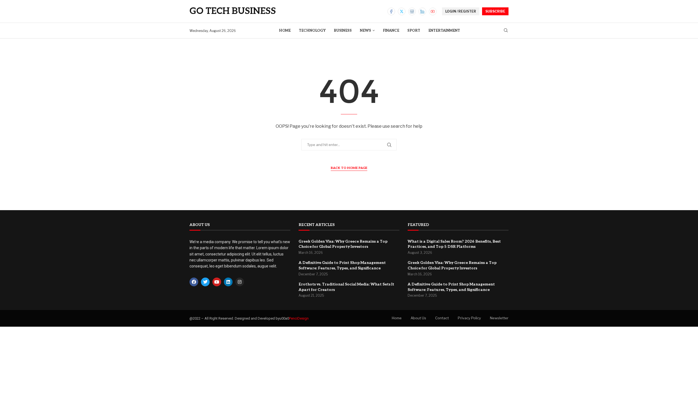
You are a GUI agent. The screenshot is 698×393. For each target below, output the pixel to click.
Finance (391, 30)
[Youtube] (433, 11)
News (365, 30)
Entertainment (444, 30)
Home (285, 30)
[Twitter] (401, 11)
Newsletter (499, 318)
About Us (418, 318)
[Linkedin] (422, 11)
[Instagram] (412, 11)
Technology (312, 30)
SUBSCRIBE (495, 11)
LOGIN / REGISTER (460, 11)
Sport (413, 30)
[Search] (506, 30)
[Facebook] (391, 11)
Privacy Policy (469, 318)
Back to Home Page (349, 168)
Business (343, 30)
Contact (442, 318)
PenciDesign (299, 318)
